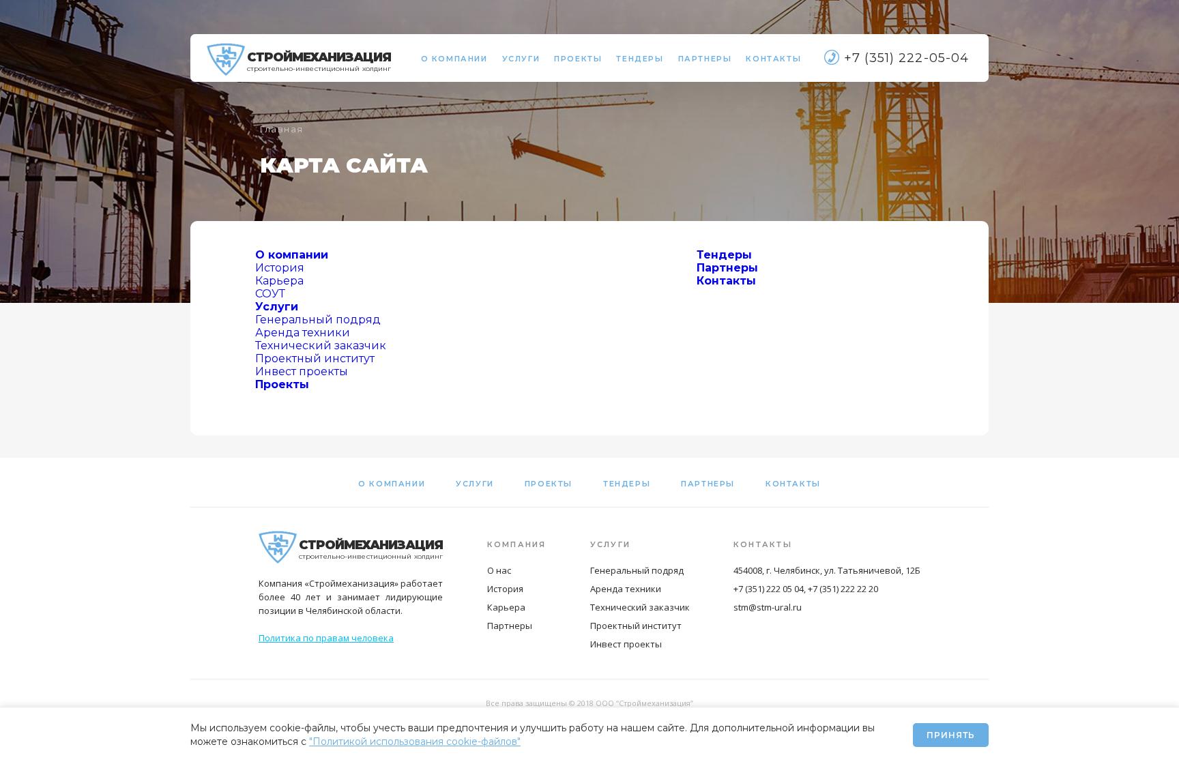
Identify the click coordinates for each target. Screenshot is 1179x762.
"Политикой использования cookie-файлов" (415, 741)
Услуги (521, 58)
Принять (951, 735)
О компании (454, 58)
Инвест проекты (301, 371)
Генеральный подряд (318, 319)
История (279, 267)
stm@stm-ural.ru (767, 607)
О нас (499, 570)
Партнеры (705, 58)
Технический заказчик (320, 345)
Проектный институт (315, 358)
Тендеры (639, 58)
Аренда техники (302, 332)
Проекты (578, 58)
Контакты (773, 58)
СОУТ (270, 293)
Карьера (279, 280)
